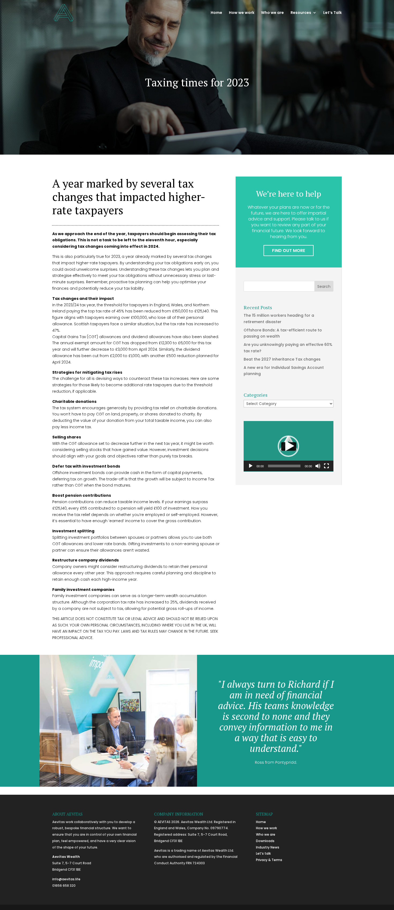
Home (216, 13)
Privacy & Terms (269, 860)
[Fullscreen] (326, 466)
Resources (301, 13)
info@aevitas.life (66, 879)
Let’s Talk (332, 13)
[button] (288, 446)
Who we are (272, 13)
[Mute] (318, 466)
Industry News (267, 847)
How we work (241, 13)
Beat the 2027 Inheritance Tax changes (282, 359)
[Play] (250, 466)
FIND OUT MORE (288, 250)
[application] (288, 446)
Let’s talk (263, 853)
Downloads (265, 841)
